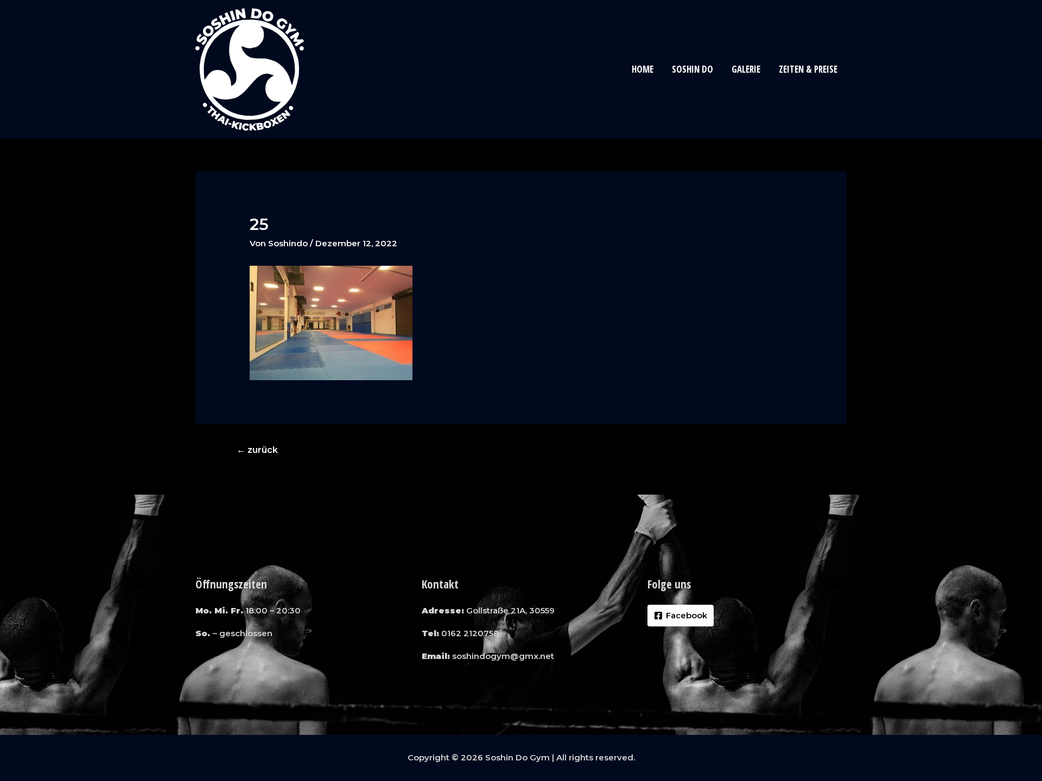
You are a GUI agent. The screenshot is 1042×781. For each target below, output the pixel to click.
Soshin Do (692, 69)
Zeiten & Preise (808, 69)
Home (642, 69)
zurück (257, 450)
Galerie (746, 69)
